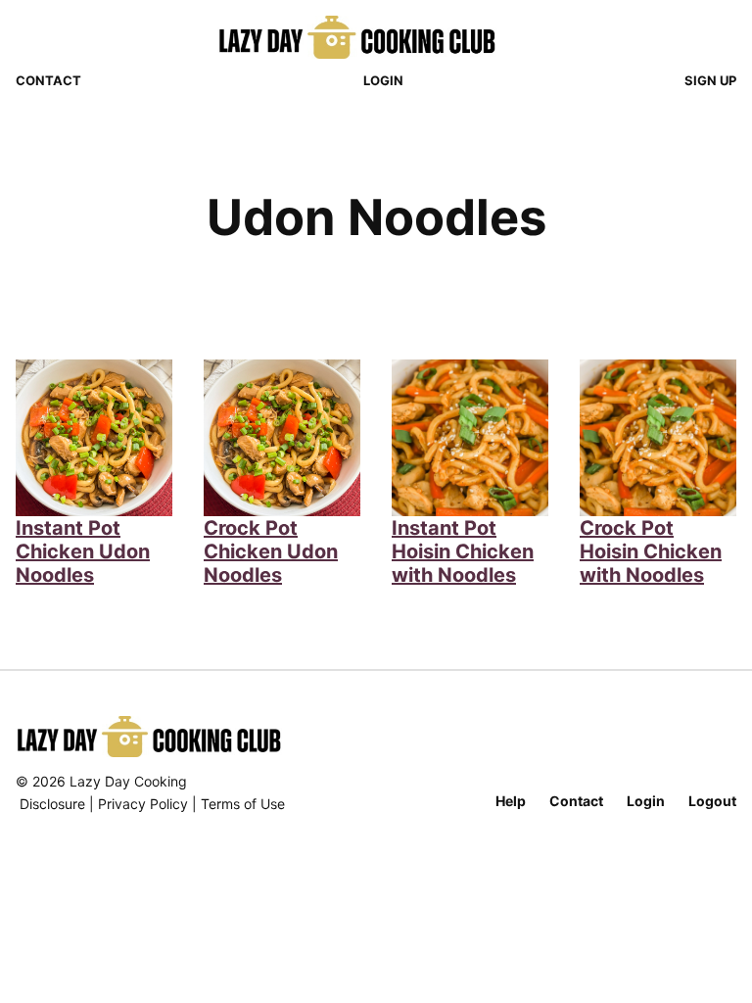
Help (510, 800)
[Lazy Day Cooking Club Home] (376, 37)
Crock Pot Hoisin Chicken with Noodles (651, 551)
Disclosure (52, 803)
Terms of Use (243, 803)
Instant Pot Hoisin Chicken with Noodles (463, 551)
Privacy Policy (143, 803)
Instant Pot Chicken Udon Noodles (83, 551)
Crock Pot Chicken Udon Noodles (271, 551)
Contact (48, 80)
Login (383, 80)
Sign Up (710, 80)
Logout (712, 800)
